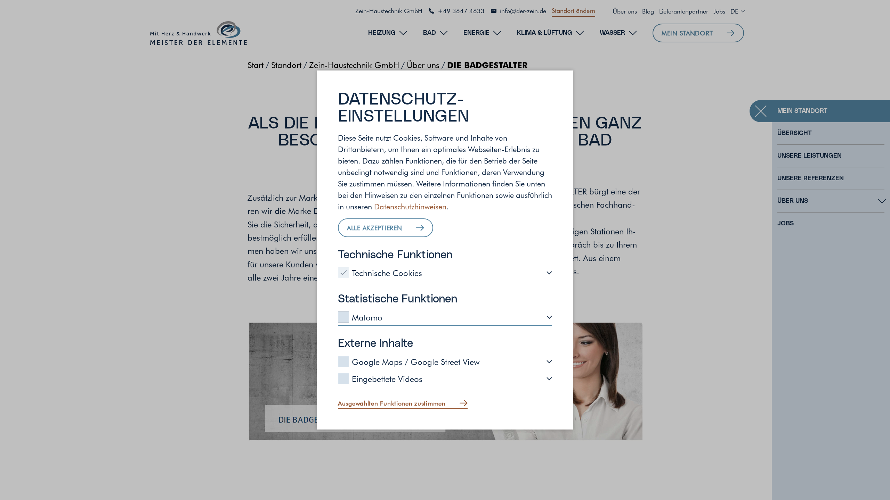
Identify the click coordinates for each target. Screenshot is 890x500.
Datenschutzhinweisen (410, 206)
